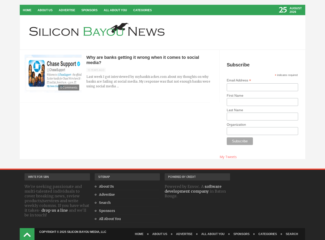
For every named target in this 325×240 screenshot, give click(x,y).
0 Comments (68, 87)
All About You (115, 10)
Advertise (67, 10)
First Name (235, 95)
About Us (45, 10)
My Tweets (228, 157)
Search (105, 202)
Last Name (235, 110)
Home (27, 10)
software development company (193, 189)
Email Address (239, 80)
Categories (142, 10)
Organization (236, 124)
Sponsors (89, 10)
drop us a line (54, 210)
